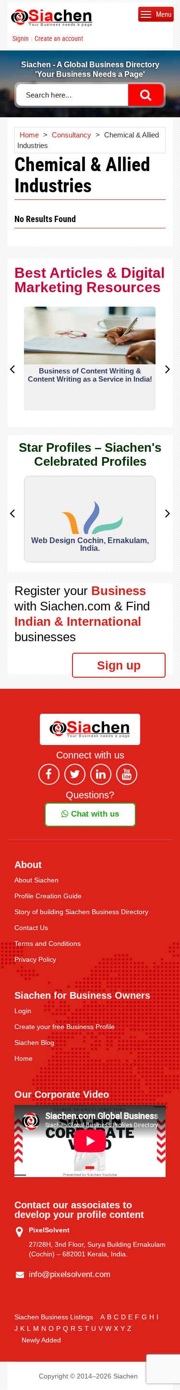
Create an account (59, 38)
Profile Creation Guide (48, 896)
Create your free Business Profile (64, 1026)
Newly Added (41, 1340)
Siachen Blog (34, 1042)
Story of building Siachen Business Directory (81, 912)
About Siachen (36, 880)
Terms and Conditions (47, 943)
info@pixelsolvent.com (69, 1274)
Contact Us (31, 927)
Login (22, 1011)
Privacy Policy (35, 959)
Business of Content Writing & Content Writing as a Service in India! (90, 375)
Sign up (119, 665)
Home (23, 1058)
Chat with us (94, 814)
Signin (20, 38)
